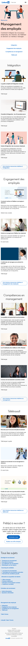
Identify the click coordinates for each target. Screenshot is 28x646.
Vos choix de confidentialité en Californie (14, 633)
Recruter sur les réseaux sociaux (11, 582)
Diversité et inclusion (7, 562)
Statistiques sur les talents (9, 565)
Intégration (14, 45)
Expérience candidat (8, 584)
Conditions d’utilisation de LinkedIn (14, 634)
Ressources (4, 20)
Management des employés (8, 602)
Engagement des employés (14, 48)
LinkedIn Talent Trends (7, 620)
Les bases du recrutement (9, 570)
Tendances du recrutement (9, 560)
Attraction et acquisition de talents (10, 576)
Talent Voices (4, 614)
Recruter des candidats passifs (10, 573)
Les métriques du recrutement (10, 563)
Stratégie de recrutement (7, 557)
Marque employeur (7, 581)
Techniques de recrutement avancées (12, 572)
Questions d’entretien (7, 592)
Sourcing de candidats (7, 567)
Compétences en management (14, 51)
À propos (14, 628)
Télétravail (14, 55)
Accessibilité (14, 636)
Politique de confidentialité (14, 631)
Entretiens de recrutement (8, 588)
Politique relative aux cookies (14, 630)
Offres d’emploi (6, 579)
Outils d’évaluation (7, 591)
